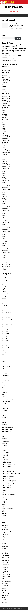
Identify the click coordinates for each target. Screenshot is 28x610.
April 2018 (4, 130)
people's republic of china (8, 510)
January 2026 (5, 74)
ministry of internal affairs (8, 476)
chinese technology (6, 343)
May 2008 (4, 268)
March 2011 (5, 259)
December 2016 (6, 151)
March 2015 (5, 179)
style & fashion (5, 564)
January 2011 (5, 263)
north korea (4, 499)
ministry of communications (9, 464)
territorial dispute (6, 571)
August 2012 (5, 233)
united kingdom (5, 585)
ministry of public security (8, 483)
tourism (3, 580)
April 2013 (4, 219)
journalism (4, 440)
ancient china (5, 279)
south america (5, 555)
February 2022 (5, 117)
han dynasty (5, 407)
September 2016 (6, 152)
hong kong (4, 410)
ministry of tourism (6, 487)
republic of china (6, 538)
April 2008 (4, 270)
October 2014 (5, 187)
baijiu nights (5, 286)
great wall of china (6, 403)
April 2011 (4, 257)
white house (5, 595)
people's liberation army (8, 508)
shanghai (4, 548)
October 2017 (5, 138)
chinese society (5, 342)
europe (3, 382)
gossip (3, 396)
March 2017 (5, 149)
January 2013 (5, 224)
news (3, 496)
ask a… (3, 284)
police (3, 517)
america (4, 277)
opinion (3, 504)
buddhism (4, 291)
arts (3, 282)
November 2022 (6, 102)
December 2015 (6, 165)
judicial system (5, 441)
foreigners (4, 394)
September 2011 (6, 252)
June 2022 (4, 110)
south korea (5, 559)
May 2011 (4, 256)
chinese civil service (6, 317)
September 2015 (6, 168)
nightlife (4, 497)
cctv (3, 301)
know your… (5, 447)
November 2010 (6, 266)
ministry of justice (6, 478)
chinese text (5, 345)
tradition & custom (6, 581)
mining (3, 461)
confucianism (5, 350)
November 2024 (6, 98)
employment (5, 373)
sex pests (4, 543)
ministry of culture (6, 466)
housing (4, 413)
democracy (4, 359)
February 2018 (5, 133)
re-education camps (7, 531)
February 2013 (5, 222)
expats (3, 384)
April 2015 (4, 177)
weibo (3, 592)
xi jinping (4, 599)
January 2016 (5, 163)
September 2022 (6, 105)
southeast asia (5, 560)
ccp (2, 300)
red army (4, 532)
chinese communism (7, 319)
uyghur (3, 587)
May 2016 (4, 158)
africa (3, 275)
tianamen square (6, 576)
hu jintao (4, 415)
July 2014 (4, 193)
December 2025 (6, 75)
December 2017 (6, 135)
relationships (5, 534)
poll (2, 520)
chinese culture (5, 321)
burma (3, 295)
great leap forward (6, 401)
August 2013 (5, 212)
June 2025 (4, 86)
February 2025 (5, 93)
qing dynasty (5, 529)
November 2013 (6, 207)
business (4, 296)
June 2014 (4, 194)
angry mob (4, 280)
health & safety (5, 408)
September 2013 (6, 210)
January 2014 (5, 203)
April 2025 (4, 89)
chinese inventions (6, 328)
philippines (4, 515)
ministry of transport (7, 489)
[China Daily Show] (14, 3)
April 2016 (4, 159)
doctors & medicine (6, 366)
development (5, 361)
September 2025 (6, 81)
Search (3, 35)
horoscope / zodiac (6, 412)
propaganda (5, 525)
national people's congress (8, 494)
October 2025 (5, 79)
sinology (4, 552)
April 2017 (4, 147)
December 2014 (6, 184)
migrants (4, 457)
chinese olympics (6, 338)
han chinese (5, 405)
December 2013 (6, 205)
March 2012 (5, 241)
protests (4, 527)
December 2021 (6, 119)
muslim (3, 492)
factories (4, 389)
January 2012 (5, 245)
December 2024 (6, 96)
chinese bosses (5, 314)
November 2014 (6, 186)
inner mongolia (5, 426)
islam (3, 434)
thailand (4, 573)
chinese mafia (5, 329)
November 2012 (6, 228)
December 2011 (6, 247)
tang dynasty (5, 567)
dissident (4, 364)
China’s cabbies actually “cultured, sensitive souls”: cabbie (16, 25)
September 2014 (6, 189)
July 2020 (4, 123)
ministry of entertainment (8, 471)
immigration (5, 419)
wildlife (3, 597)
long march (4, 448)
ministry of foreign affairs (8, 475)
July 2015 (4, 172)
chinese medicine (6, 331)
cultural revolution (6, 356)
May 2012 (4, 238)
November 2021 (6, 121)
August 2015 (5, 170)
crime (3, 354)
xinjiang (3, 601)
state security (5, 562)
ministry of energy (6, 469)
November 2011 (6, 249)
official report (5, 501)
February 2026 (5, 72)
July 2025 (4, 84)
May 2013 (4, 217)
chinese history (5, 326)
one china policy (6, 503)
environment (5, 378)
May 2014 (4, 196)
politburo (4, 518)
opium (3, 506)
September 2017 (6, 140)
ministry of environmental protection (11, 473)
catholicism (4, 298)
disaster (4, 363)
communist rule (5, 349)
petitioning (4, 513)
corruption (4, 352)
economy (4, 370)
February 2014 (5, 201)
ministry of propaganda (7, 482)
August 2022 (5, 107)
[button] (26, 15)
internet (3, 433)
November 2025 (6, 77)
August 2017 (5, 142)
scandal (3, 541)
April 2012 (4, 240)
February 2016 (5, 161)
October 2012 (5, 229)
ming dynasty (5, 459)
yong (21, 28)
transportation (5, 583)
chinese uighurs (5, 347)
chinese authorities (6, 312)
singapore (4, 550)
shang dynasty (5, 546)
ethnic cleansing (6, 380)
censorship (4, 305)
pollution (4, 522)
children (3, 307)
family (3, 391)
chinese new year (6, 335)
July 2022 (4, 109)
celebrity (4, 303)
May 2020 (4, 126)
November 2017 (6, 137)
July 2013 (4, 214)
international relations (7, 429)
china (3, 309)
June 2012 (4, 236)
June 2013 (4, 215)
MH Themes (23, 608)
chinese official (5, 337)
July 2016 (4, 156)
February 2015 (5, 180)
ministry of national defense (9, 480)
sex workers (5, 545)
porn (3, 524)
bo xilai (3, 289)
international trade (6, 431)
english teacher (5, 375)
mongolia (4, 490)
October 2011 (5, 250)
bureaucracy (5, 293)
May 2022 (4, 112)
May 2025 (4, 88)
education (4, 371)
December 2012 (6, 226)
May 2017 (4, 145)
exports (3, 385)
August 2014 (5, 191)
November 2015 (6, 166)
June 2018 (4, 128)
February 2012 (5, 243)
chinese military (5, 333)
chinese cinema (5, 315)
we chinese (4, 590)
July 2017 (4, 144)
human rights (5, 417)
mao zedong (5, 454)
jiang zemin (4, 438)
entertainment (5, 377)
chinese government (7, 324)
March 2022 (5, 116)
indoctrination (5, 420)
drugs (3, 368)
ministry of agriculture (7, 462)
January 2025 (5, 95)
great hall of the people (7, 399)
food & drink (5, 392)
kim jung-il (4, 445)
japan (3, 436)
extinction (4, 387)
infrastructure (5, 424)
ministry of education (7, 468)
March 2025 (5, 91)
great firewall (5, 398)
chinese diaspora (6, 323)
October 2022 (5, 103)
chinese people (5, 340)
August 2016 (5, 154)
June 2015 (4, 173)
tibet (3, 578)
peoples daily (5, 511)
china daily (4, 310)
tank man (4, 569)
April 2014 (4, 198)
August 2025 (5, 82)
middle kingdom (6, 455)
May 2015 (4, 175)
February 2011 (5, 261)
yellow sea (4, 602)
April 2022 (4, 114)
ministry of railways (6, 485)
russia (3, 539)
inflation (4, 422)
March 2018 (5, 131)
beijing (3, 288)
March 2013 (5, 221)
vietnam (4, 588)
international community (8, 427)
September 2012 (6, 231)
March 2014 (5, 200)
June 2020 (4, 124)
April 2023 (4, 100)
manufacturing (5, 452)
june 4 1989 (4, 443)
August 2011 (5, 254)
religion (3, 536)
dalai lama (4, 358)
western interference (7, 594)
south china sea (5, 557)
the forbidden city (6, 574)
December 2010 (6, 264)
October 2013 (5, 208)
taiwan (3, 566)
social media (5, 553)
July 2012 (4, 235)
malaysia (4, 450)
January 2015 (5, 182)
